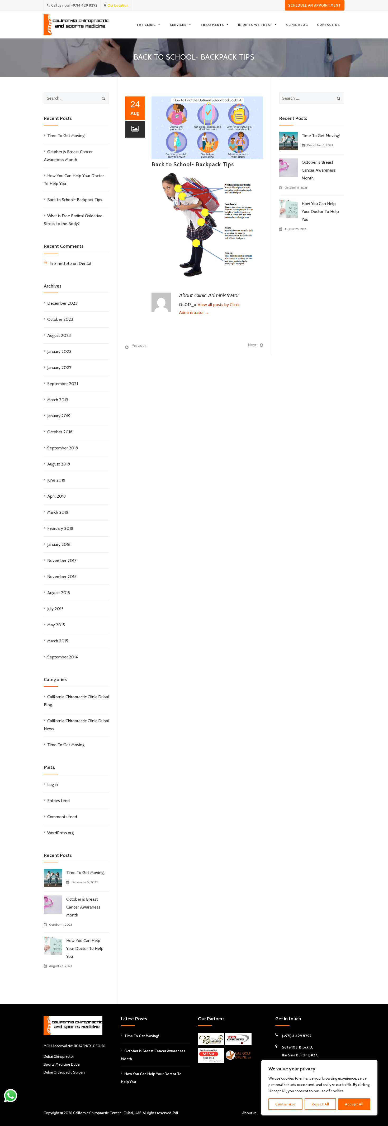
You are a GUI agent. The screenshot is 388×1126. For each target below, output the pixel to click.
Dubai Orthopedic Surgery (64, 1072)
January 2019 (58, 415)
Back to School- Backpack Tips (74, 199)
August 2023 (59, 335)
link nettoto (61, 263)
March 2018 (57, 512)
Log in (52, 784)
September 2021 (62, 383)
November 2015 (62, 576)
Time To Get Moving (65, 744)
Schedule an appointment (314, 5)
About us (249, 1112)
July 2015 (55, 608)
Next (252, 345)
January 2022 (59, 367)
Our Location (118, 5)
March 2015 (57, 640)
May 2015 (56, 624)
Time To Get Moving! (66, 135)
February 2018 (60, 528)
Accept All (354, 1104)
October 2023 (60, 319)
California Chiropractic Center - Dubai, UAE (107, 1112)
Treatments (212, 25)
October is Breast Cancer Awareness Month (83, 907)
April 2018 (56, 496)
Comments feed (62, 816)
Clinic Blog (297, 25)
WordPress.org (60, 832)
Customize (285, 1104)
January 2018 (58, 544)
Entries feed (58, 800)
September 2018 (62, 447)
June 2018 (56, 480)
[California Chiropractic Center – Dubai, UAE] (76, 24)
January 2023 (59, 351)
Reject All (320, 1104)
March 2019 (57, 399)
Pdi (175, 1112)
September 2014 (62, 656)
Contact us (328, 25)
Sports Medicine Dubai (62, 1064)
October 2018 (59, 431)
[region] (319, 1087)
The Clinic (146, 25)
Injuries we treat (255, 25)
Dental (85, 263)
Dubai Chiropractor (59, 1056)
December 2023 (62, 303)
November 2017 (61, 560)
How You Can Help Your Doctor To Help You (84, 948)
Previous (139, 345)
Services (178, 25)
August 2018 (58, 464)
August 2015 (58, 592)
